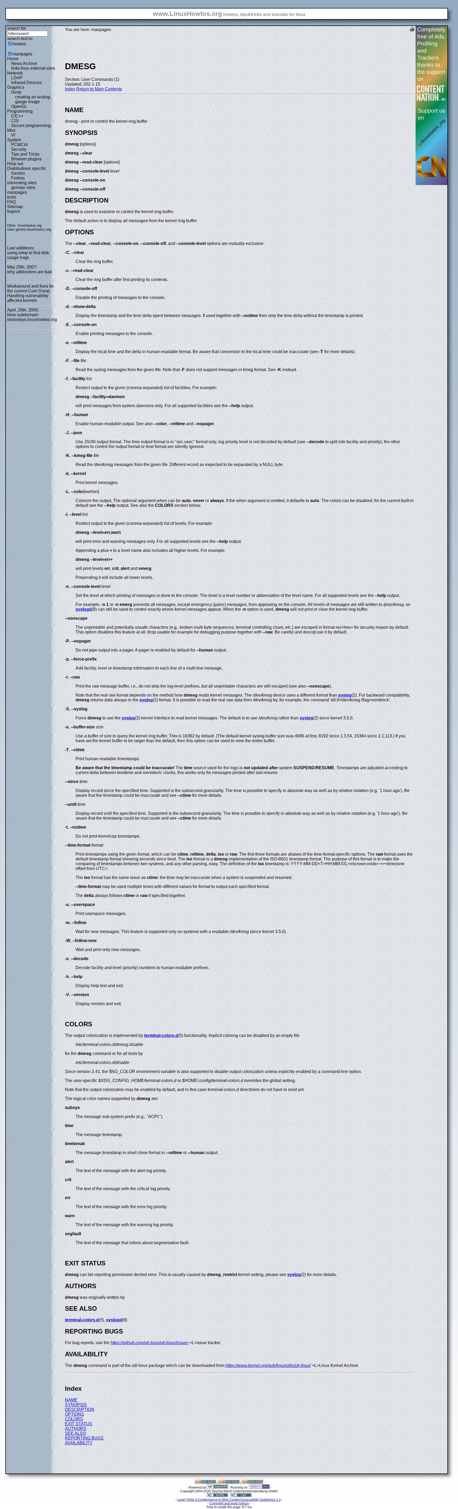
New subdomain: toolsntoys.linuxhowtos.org (32, 317)
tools (11, 197)
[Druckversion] (412, 30)
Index (70, 89)
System (14, 140)
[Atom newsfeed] (252, 1483)
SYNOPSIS (76, 1404)
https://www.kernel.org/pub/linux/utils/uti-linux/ (268, 1365)
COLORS (74, 1419)
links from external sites (33, 68)
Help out (15, 163)
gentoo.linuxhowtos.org (33, 229)
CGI (15, 120)
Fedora (18, 178)
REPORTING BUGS (84, 1438)
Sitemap (15, 206)
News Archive (24, 63)
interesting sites (22, 183)
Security (19, 149)
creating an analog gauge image (32, 99)
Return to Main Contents (99, 89)
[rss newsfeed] (229, 1483)
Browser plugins (26, 159)
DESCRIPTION (79, 1409)
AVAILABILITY (79, 1443)
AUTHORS (75, 1428)
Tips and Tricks (25, 154)
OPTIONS (74, 1414)
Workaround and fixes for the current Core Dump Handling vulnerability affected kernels (30, 293)
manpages (22, 54)
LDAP (17, 78)
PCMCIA (19, 144)
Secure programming (31, 125)
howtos (19, 44)
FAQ (11, 202)
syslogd (84, 609)
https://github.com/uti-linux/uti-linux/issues (149, 1342)
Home (13, 58)
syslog (345, 695)
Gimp (16, 92)
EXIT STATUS (78, 1424)
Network (15, 73)
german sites (23, 187)
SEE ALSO (75, 1433)
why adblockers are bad (29, 272)
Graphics (15, 87)
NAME (71, 1400)
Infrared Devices (26, 82)
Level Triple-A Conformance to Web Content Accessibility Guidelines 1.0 (229, 1500)
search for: (17, 28)
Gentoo (18, 173)
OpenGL (19, 106)
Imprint (13, 211)
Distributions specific (26, 168)
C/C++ (17, 116)
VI (13, 135)
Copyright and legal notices (229, 1503)
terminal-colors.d (161, 1035)
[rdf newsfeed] (205, 1483)
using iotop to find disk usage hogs (28, 255)
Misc (11, 130)
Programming (20, 111)
